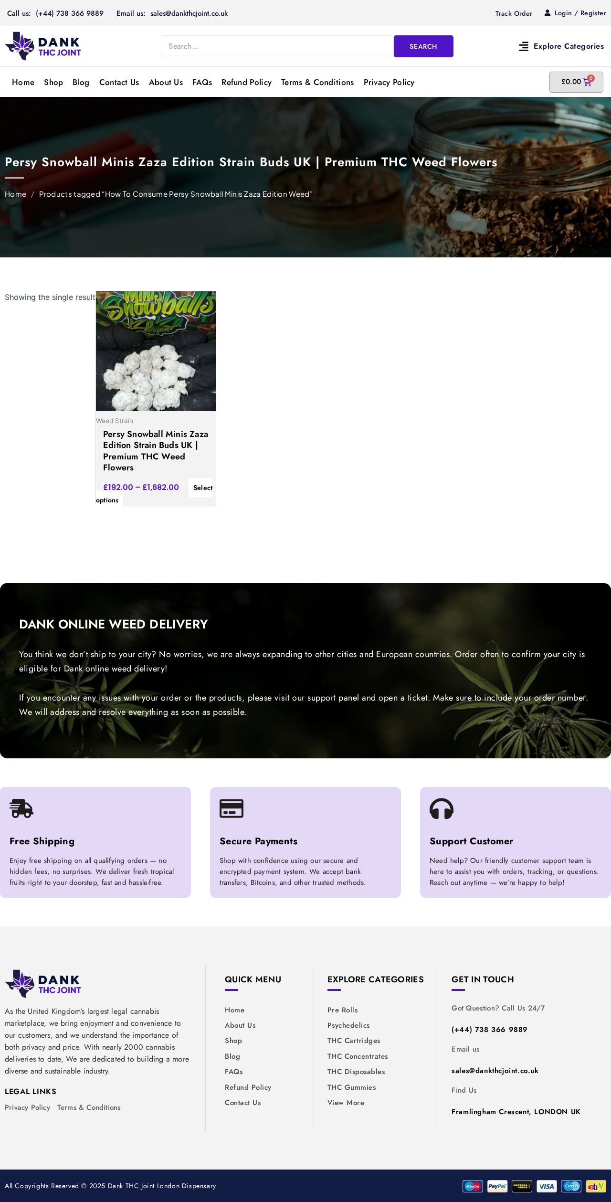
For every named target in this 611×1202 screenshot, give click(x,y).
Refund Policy (246, 82)
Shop (53, 82)
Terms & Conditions (317, 82)
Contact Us (119, 82)
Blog (81, 82)
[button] (535, 46)
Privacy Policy (389, 82)
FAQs (202, 82)
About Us (166, 82)
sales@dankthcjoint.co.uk (495, 1070)
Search (423, 46)
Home (23, 82)
